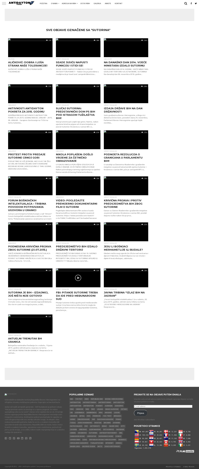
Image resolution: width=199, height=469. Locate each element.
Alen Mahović (95, 429)
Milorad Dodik (88, 446)
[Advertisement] (99, 15)
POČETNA (43, 3)
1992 (72, 409)
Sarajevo (119, 406)
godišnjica (79, 412)
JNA (120, 433)
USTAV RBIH (85, 3)
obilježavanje (83, 419)
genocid (79, 409)
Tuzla (72, 423)
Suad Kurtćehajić (112, 446)
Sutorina (93, 433)
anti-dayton (75, 406)
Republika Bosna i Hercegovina (102, 440)
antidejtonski (105, 402)
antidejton (88, 406)
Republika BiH (97, 399)
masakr (108, 412)
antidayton (75, 402)
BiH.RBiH (107, 423)
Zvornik (116, 423)
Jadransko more (106, 436)
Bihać (104, 426)
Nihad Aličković (111, 409)
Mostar (97, 423)
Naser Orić (113, 426)
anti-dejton (118, 402)
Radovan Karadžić (105, 419)
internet (109, 443)
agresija (108, 406)
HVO (88, 416)
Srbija (73, 433)
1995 (87, 409)
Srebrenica (91, 412)
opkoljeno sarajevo (79, 443)
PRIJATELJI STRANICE (173, 467)
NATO (100, 446)
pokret (99, 406)
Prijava (140, 413)
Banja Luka (75, 446)
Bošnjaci (122, 440)
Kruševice (82, 433)
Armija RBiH (75, 440)
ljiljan (100, 409)
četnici (124, 409)
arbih (72, 419)
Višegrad (83, 429)
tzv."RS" (78, 399)
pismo (118, 419)
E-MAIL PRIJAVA (188, 467)
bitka (82, 416)
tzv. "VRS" (107, 416)
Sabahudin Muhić (77, 436)
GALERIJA (97, 3)
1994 (100, 412)
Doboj (118, 436)
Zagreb (73, 429)
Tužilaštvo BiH (97, 443)
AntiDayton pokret (108, 433)
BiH (71, 399)
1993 (93, 409)
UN (71, 412)
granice (73, 416)
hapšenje (120, 429)
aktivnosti (95, 426)
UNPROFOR (91, 436)
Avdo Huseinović (85, 423)
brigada (117, 416)
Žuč (86, 426)
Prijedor (96, 416)
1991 (93, 419)
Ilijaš (85, 440)
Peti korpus (108, 429)
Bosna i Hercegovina (114, 399)
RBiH (86, 399)
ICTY (123, 426)
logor (117, 412)
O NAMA (54, 3)
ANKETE (108, 3)
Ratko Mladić (76, 426)
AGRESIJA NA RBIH (69, 3)
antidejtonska (89, 402)
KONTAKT (118, 3)
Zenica (119, 443)
